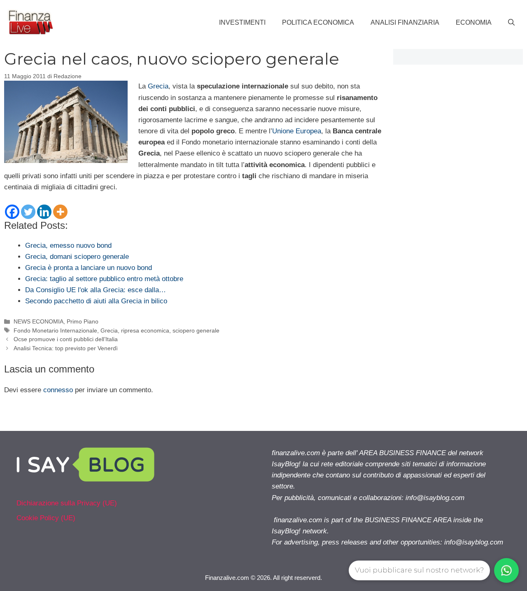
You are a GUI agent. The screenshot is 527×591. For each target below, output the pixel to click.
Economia (474, 22)
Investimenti (242, 22)
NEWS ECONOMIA (38, 321)
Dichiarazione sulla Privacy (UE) (66, 503)
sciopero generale (196, 330)
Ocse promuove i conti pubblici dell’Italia (66, 339)
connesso (58, 390)
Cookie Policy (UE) (45, 518)
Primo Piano (82, 321)
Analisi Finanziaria (405, 22)
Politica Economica (318, 22)
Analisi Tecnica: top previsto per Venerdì (66, 348)
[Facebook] (12, 212)
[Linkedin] (44, 212)
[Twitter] (28, 212)
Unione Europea (296, 131)
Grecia (158, 86)
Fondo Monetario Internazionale (55, 330)
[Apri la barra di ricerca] (511, 22)
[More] (60, 212)
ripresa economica (145, 330)
